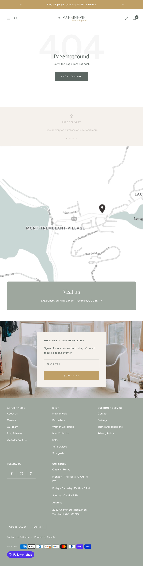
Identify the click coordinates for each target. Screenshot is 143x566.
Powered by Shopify (44, 537)
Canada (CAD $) (17, 527)
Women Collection (63, 426)
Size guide (58, 453)
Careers (11, 420)
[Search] (15, 18)
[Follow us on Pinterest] (31, 473)
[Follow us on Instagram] (21, 473)
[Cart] (134, 18)
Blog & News (14, 433)
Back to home (71, 76)
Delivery (102, 420)
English (37, 527)
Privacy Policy (106, 433)
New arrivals (59, 413)
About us (12, 413)
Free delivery (53, 130)
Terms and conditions (110, 426)
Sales (55, 440)
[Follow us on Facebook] (12, 473)
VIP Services (59, 446)
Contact (102, 413)
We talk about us (17, 440)
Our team (12, 426)
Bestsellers (58, 420)
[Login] (126, 18)
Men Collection (61, 433)
